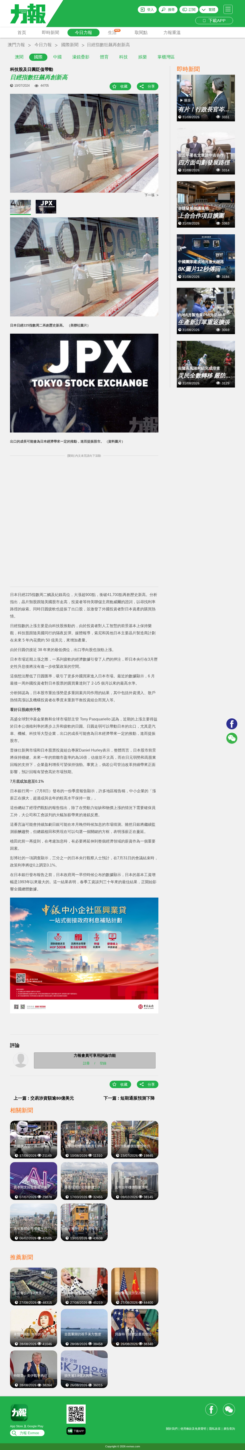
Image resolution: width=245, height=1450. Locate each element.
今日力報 (83, 32)
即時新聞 (50, 32)
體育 (104, 57)
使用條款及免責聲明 (193, 1428)
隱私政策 (215, 1428)
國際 (38, 57)
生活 (114, 32)
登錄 (103, 1063)
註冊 (86, 1063)
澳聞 (19, 57)
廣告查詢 (229, 1428)
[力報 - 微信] (232, 738)
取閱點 (141, 32)
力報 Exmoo (29, 1433)
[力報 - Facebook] (232, 724)
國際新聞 (69, 44)
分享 (151, 86)
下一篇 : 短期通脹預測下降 (129, 1098)
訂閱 (192, 9)
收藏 (124, 86)
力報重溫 (172, 32)
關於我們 (172, 1428)
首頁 (21, 32)
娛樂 (142, 57)
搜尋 (171, 9)
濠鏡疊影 (80, 57)
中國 (57, 57)
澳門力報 (16, 44)
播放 (187, 100)
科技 (123, 57)
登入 (150, 9)
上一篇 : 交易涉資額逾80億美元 (44, 1098)
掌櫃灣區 (166, 57)
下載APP (216, 20)
